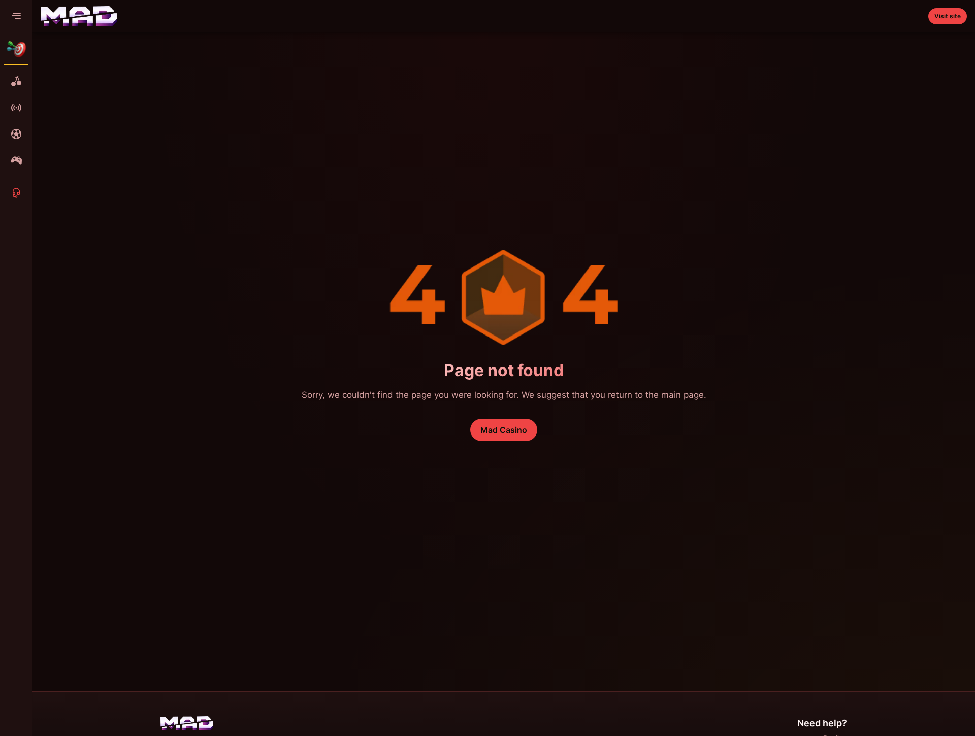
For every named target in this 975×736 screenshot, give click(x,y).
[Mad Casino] (79, 16)
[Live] (16, 107)
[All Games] (16, 81)
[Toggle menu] (16, 16)
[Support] (16, 193)
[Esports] (16, 160)
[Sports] (16, 134)
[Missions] (16, 49)
